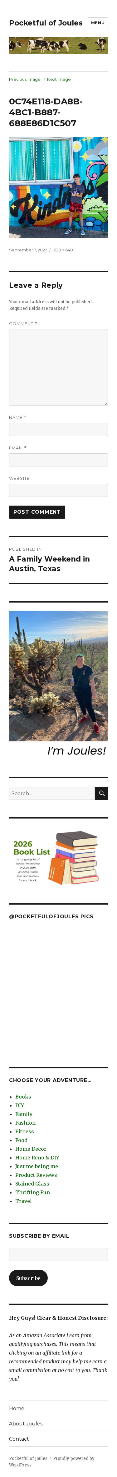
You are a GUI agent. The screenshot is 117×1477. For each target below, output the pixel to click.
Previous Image (25, 79)
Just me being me (36, 1166)
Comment (23, 323)
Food (21, 1140)
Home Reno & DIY (37, 1157)
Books (23, 1097)
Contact (19, 1439)
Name (18, 417)
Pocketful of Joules (46, 23)
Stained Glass (32, 1184)
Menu (98, 22)
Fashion (25, 1123)
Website (19, 478)
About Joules (25, 1424)
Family (23, 1114)
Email (18, 448)
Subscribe (28, 1278)
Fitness (24, 1131)
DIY (19, 1105)
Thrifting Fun (32, 1192)
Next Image (59, 79)
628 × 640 (63, 249)
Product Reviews (36, 1175)
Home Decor (30, 1149)
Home (16, 1408)
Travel (23, 1201)
